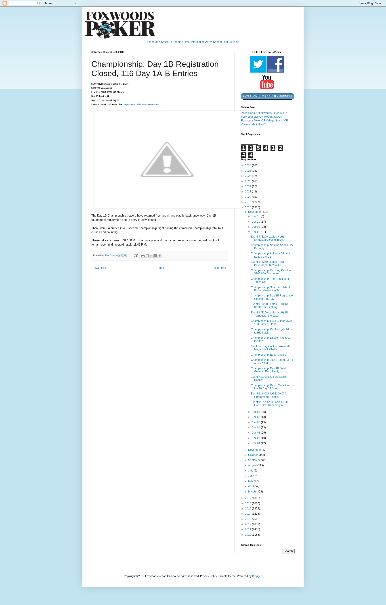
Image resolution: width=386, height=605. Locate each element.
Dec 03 (256, 432)
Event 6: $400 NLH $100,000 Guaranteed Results (268, 395)
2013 (248, 519)
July (251, 470)
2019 (248, 202)
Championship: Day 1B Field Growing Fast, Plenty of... (268, 370)
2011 (248, 529)
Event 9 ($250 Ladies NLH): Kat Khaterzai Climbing (270, 305)
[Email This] (143, 256)
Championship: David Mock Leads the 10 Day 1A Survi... (272, 387)
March (252, 491)
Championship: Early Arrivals (268, 354)
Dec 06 (256, 417)
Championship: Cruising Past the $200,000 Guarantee (271, 272)
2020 (248, 196)
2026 (248, 165)
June (251, 476)
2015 (248, 508)
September (255, 460)
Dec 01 (256, 443)
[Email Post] (135, 255)
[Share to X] (151, 256)
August (252, 465)
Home (160, 267)
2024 (248, 175)
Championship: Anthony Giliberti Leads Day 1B (270, 255)
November (255, 449)
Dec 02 (256, 438)
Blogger (257, 576)
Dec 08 (256, 232)
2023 (248, 181)
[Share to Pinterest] (160, 256)
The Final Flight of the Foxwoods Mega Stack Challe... (270, 348)
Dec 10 (256, 221)
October (253, 455)
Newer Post (99, 267)
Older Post (220, 267)
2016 (248, 503)
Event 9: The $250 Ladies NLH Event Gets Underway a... (269, 404)
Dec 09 (256, 226)
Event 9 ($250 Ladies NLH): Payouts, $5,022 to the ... (268, 263)
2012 (248, 524)
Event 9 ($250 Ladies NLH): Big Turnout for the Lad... (270, 314)
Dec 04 (256, 427)
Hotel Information (194, 42)
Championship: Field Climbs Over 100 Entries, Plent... (271, 322)
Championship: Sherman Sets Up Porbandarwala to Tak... (271, 289)
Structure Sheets (171, 42)
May (251, 481)
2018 (248, 207)
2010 (248, 534)
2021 (248, 191)
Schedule (152, 42)
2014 (248, 513)
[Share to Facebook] (155, 256)
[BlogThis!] (147, 256)
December (255, 211)
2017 (248, 498)
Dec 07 (256, 411)
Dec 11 (256, 216)
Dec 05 (256, 422)
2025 (248, 170)
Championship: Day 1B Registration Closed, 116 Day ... (272, 297)
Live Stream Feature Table (223, 42)
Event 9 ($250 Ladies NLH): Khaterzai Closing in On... (268, 238)
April (251, 486)
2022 (248, 186)
